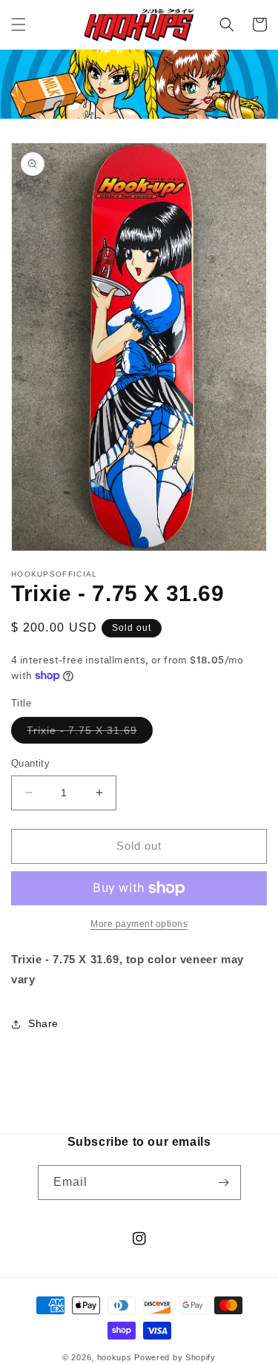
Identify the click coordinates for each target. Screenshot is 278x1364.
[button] (18, 24)
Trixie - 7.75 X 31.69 (90, 734)
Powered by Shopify (175, 1357)
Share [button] (43, 1023)
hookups (114, 1357)
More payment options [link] (139, 924)
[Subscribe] (224, 1182)
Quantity (30, 763)
